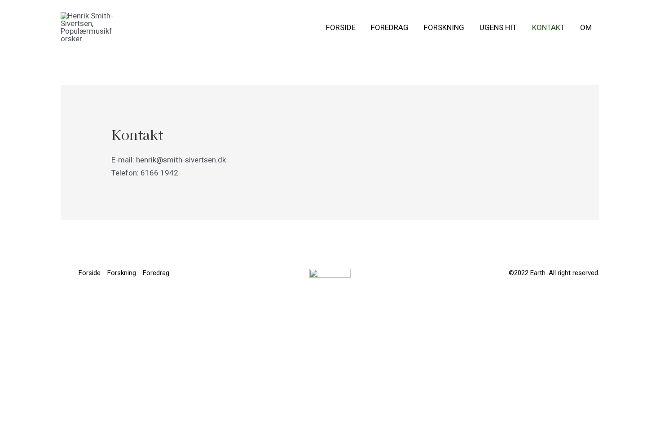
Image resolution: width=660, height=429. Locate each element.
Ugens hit (498, 27)
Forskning (444, 27)
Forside (341, 27)
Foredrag (390, 27)
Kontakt (548, 27)
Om (586, 27)
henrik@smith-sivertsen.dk (181, 159)
